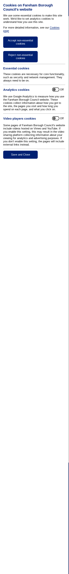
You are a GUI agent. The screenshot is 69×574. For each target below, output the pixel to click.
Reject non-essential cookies (20, 56)
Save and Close (20, 154)
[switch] (31, 90)
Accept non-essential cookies (20, 42)
